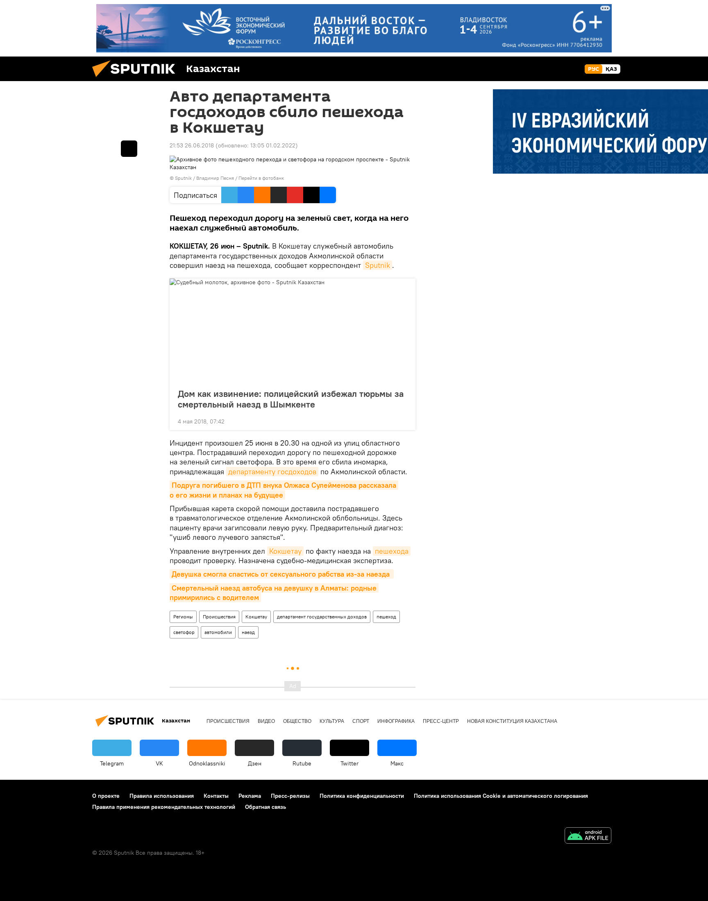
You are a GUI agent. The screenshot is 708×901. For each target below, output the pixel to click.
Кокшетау (285, 551)
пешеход (386, 616)
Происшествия (219, 616)
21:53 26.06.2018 (192, 145)
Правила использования (161, 795)
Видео (266, 721)
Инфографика (396, 721)
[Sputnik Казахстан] (137, 79)
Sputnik (377, 265)
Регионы (183, 616)
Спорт (360, 721)
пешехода (391, 551)
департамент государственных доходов (322, 616)
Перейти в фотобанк (261, 178)
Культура (332, 721)
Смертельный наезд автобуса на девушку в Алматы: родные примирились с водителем (274, 592)
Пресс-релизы (290, 795)
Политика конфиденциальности (362, 795)
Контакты (216, 795)
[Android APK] (588, 836)
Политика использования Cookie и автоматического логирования (501, 795)
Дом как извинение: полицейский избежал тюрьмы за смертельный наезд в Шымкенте (291, 399)
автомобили (218, 632)
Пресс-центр (441, 721)
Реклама (249, 795)
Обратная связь (265, 806)
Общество (297, 721)
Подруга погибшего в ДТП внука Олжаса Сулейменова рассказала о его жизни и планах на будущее (284, 489)
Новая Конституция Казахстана (512, 721)
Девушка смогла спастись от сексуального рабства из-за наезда (282, 574)
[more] (403, 420)
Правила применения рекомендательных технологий (163, 806)
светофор (184, 632)
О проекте (106, 795)
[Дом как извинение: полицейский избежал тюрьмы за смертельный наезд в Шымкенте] (292, 330)
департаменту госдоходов (272, 471)
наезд (248, 632)
